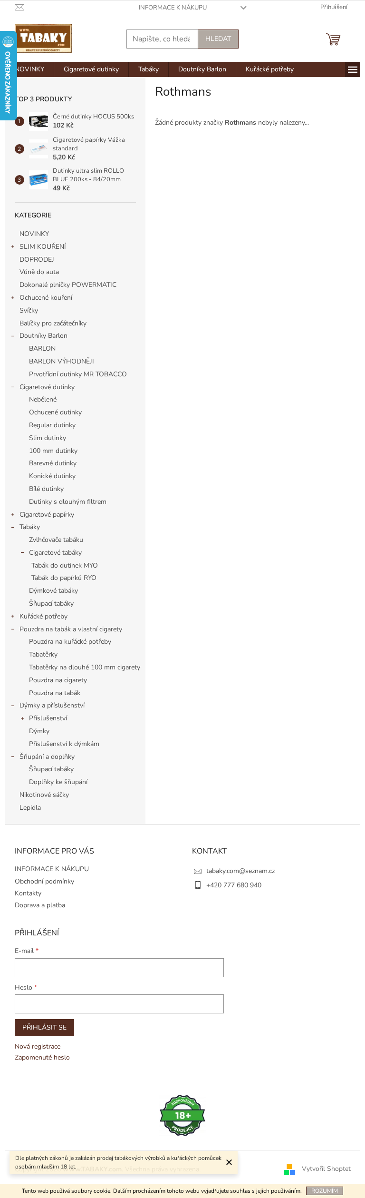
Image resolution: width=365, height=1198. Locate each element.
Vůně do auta (40, 271)
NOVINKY (34, 233)
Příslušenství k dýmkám (64, 743)
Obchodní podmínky (44, 881)
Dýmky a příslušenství (52, 705)
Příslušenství (48, 718)
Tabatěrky (43, 654)
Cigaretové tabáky (55, 552)
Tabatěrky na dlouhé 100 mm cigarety (84, 667)
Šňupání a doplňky (47, 756)
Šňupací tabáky (51, 603)
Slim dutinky (47, 437)
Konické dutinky (52, 476)
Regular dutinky (52, 425)
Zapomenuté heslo (42, 1057)
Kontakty (28, 893)
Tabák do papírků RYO (63, 577)
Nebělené (43, 399)
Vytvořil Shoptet (326, 1169)
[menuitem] (29, 69)
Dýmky (39, 731)
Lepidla (30, 807)
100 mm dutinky (53, 450)
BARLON (42, 348)
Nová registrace (37, 1046)
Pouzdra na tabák (54, 692)
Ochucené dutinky (55, 412)
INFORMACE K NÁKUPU (173, 7)
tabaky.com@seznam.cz (240, 870)
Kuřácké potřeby (43, 616)
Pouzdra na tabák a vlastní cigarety (70, 629)
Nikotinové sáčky (44, 794)
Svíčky (28, 310)
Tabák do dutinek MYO (64, 565)
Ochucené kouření (45, 297)
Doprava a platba (40, 905)
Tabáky (29, 526)
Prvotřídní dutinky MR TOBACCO (78, 374)
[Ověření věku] (182, 1114)
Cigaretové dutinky (47, 387)
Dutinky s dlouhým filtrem (67, 501)
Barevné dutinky (53, 463)
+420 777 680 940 (233, 885)
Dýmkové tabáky (53, 590)
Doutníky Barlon (43, 335)
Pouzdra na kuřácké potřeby (70, 641)
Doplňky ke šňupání (58, 781)
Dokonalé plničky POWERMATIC (67, 284)
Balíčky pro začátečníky (52, 323)
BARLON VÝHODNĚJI (61, 361)
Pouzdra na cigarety (58, 680)
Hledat (218, 38)
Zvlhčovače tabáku (56, 539)
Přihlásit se (44, 1027)
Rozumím (324, 1191)
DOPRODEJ (36, 259)
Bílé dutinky (46, 488)
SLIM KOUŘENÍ (42, 246)
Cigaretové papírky (46, 514)
